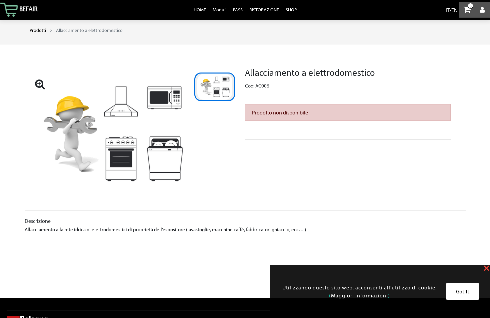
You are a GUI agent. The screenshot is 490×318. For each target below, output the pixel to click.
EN (454, 10)
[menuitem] (200, 10)
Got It (463, 291)
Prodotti (38, 30)
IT (448, 10)
